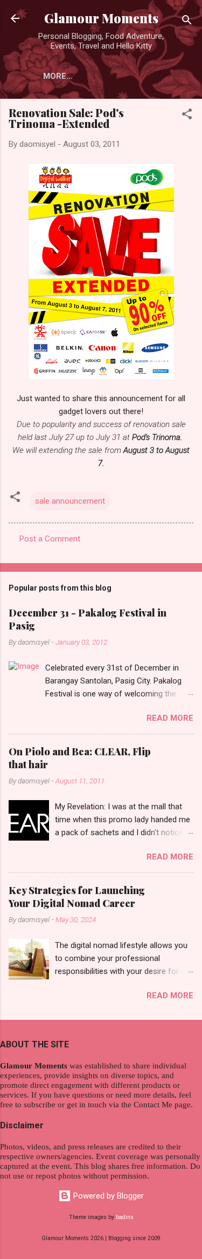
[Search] (186, 21)
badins (125, 1217)
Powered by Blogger (107, 1196)
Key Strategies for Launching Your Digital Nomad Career (77, 897)
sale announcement (70, 501)
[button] (186, 115)
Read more (170, 718)
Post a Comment (49, 539)
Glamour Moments (101, 18)
